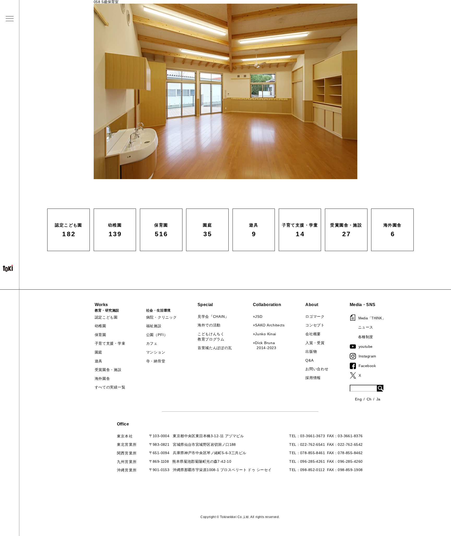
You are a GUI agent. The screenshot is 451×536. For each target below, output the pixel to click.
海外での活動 (209, 325)
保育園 (100, 335)
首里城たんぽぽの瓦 (215, 348)
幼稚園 (100, 326)
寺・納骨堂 (155, 361)
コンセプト (315, 325)
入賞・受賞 (315, 343)
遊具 (98, 361)
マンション (155, 352)
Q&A (309, 360)
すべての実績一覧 (110, 387)
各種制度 (365, 337)
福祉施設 (154, 326)
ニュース (365, 327)
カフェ (152, 343)
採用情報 (313, 378)
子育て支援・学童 (110, 343)
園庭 (98, 352)
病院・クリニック (161, 317)
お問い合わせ (316, 369)
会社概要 (313, 334)
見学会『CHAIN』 (213, 316)
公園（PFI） (157, 335)
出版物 (311, 351)
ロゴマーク (315, 316)
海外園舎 (102, 378)
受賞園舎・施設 (108, 370)
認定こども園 (106, 317)
